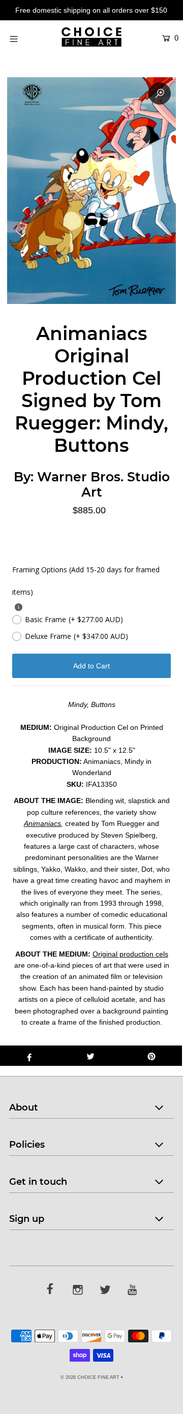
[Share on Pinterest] (151, 1056)
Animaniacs (42, 823)
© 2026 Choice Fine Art (89, 1377)
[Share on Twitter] (90, 1056)
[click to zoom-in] (159, 93)
